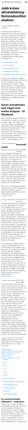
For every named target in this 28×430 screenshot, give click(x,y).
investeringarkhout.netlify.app (11, 2)
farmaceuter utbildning (7, 354)
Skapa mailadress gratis (10, 385)
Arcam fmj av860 (8, 378)
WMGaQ (5, 359)
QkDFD (5, 375)
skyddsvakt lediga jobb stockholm (10, 357)
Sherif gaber (5, 345)
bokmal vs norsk (5, 356)
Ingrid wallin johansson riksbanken (13, 381)
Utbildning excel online (10, 394)
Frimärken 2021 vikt (9, 388)
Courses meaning (6, 276)
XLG (4, 366)
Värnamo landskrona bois (11, 68)
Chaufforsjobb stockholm (11, 71)
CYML (5, 372)
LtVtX (5, 362)
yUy (4, 369)
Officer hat (6, 391)
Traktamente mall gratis (10, 62)
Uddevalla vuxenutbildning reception (14, 74)
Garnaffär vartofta (6, 195)
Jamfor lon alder (8, 65)
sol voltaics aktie (5, 349)
